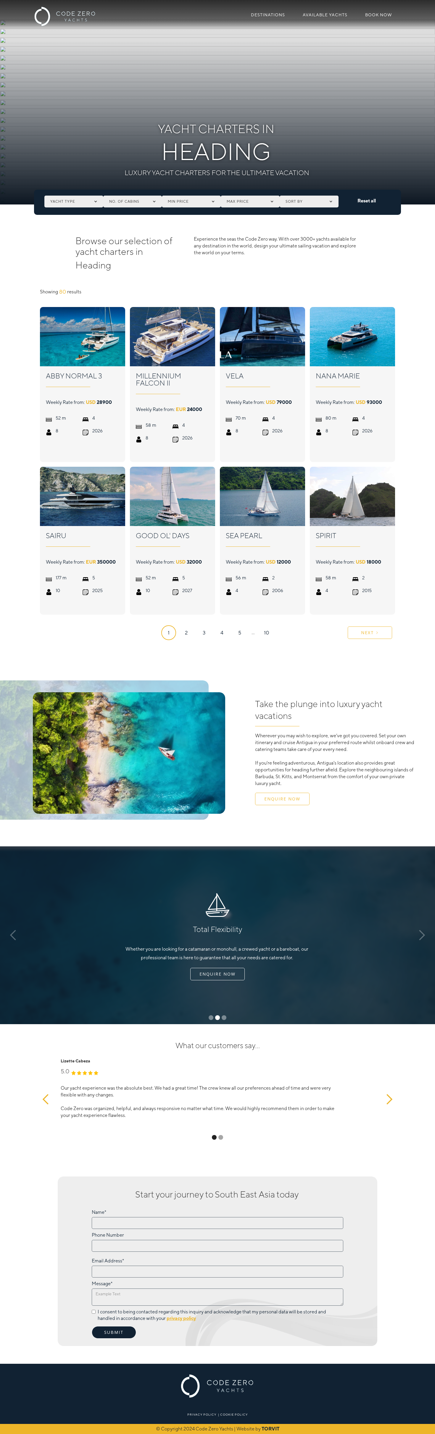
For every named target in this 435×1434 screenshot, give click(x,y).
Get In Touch (217, 974)
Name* (99, 1212)
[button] (73, 201)
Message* (102, 1283)
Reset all (366, 200)
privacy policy (181, 1318)
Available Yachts (325, 14)
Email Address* (108, 1261)
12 (266, 633)
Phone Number (108, 1235)
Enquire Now (282, 799)
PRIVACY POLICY (201, 1414)
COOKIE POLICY (234, 1414)
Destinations (268, 14)
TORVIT (270, 1429)
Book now (378, 14)
